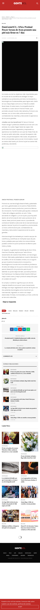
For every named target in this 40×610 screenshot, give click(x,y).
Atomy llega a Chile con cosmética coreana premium (23, 417)
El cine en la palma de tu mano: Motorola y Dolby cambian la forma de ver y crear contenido (10, 450)
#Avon (10, 310)
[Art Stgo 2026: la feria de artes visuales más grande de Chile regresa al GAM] (6, 408)
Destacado (13, 369)
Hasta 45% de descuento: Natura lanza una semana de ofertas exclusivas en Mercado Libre (29, 527)
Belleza (4, 23)
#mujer (26, 310)
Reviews (23, 555)
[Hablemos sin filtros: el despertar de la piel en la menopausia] (10, 516)
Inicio (4, 553)
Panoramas (15, 555)
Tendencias (31, 555)
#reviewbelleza (6, 313)
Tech (10, 553)
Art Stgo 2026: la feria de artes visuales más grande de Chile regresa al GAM (10, 504)
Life (15, 553)
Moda (7, 555)
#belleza (15, 310)
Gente (35, 553)
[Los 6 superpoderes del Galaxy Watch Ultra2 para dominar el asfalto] (6, 399)
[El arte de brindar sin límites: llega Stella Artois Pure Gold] (6, 381)
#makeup (21, 310)
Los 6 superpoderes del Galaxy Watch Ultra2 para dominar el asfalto (29, 480)
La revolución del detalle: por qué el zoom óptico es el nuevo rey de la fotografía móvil (9, 480)
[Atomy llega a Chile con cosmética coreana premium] (6, 417)
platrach (4, 38)
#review (32, 310)
